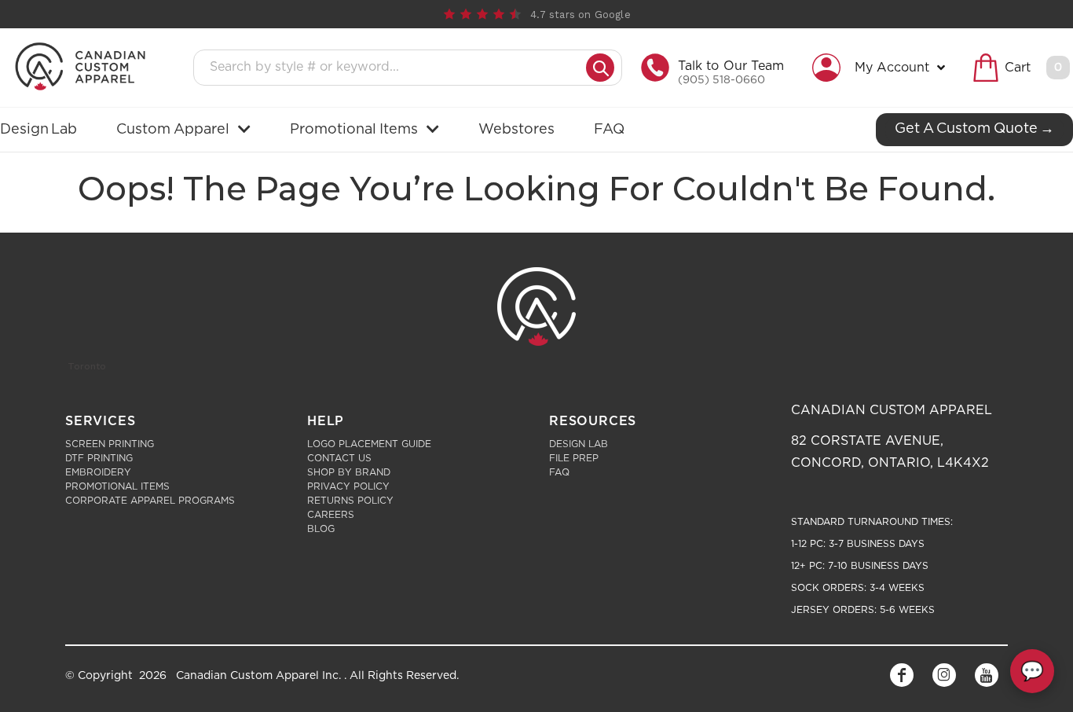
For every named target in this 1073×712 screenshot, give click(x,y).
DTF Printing (99, 458)
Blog (321, 529)
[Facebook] (902, 675)
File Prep (574, 458)
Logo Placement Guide (369, 444)
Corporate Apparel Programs (150, 500)
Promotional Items (117, 486)
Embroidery (98, 472)
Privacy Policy (348, 486)
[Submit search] (600, 67)
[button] (882, 67)
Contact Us (339, 458)
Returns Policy (350, 500)
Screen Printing (109, 444)
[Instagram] (944, 675)
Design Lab (578, 444)
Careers (330, 514)
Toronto (87, 366)
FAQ (559, 472)
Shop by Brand (348, 472)
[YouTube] (986, 675)
